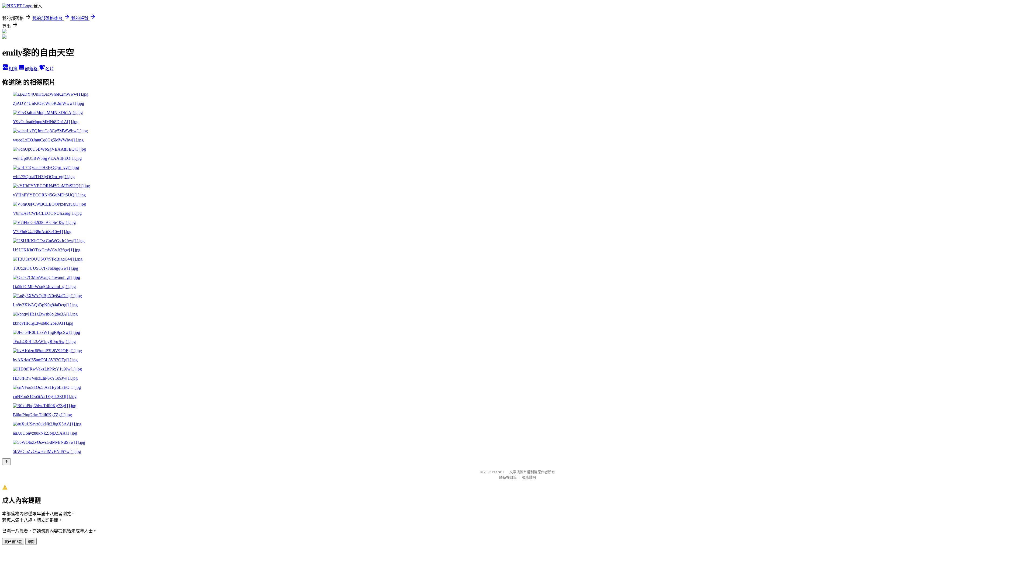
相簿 (13, 69)
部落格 (32, 69)
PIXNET (498, 472)
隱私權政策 (508, 477)
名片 (49, 69)
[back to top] (6, 461)
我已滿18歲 (13, 542)
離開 (30, 542)
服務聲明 (529, 477)
